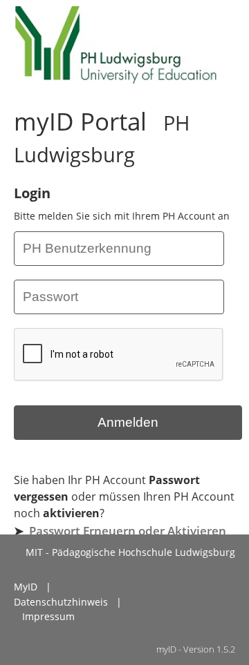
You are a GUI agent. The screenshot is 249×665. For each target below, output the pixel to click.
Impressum (48, 616)
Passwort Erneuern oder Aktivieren (127, 530)
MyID (25, 586)
